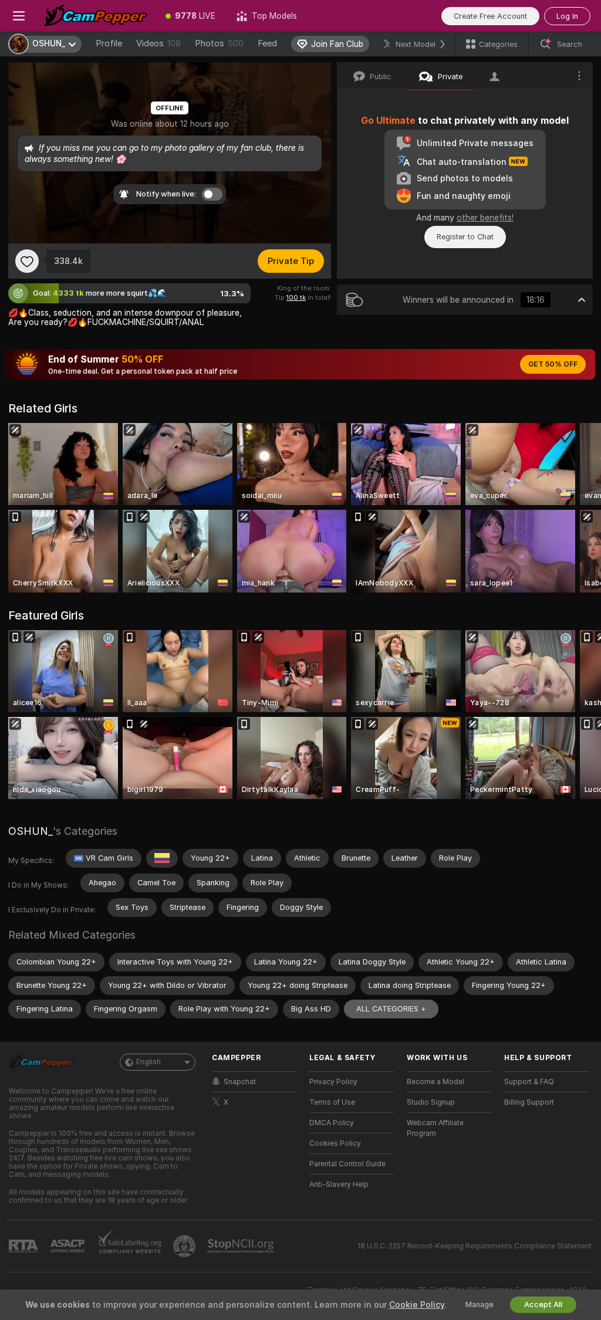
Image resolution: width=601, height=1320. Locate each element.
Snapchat (240, 1082)
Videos (158, 43)
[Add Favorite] (27, 261)
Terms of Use (332, 1102)
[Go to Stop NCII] (241, 1246)
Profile (109, 43)
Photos (219, 43)
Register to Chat (465, 236)
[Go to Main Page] (96, 16)
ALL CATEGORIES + (391, 1008)
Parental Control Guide (347, 1164)
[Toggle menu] (19, 16)
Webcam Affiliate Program (435, 1128)
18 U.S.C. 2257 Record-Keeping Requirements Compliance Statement (474, 1246)
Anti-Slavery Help (339, 1184)
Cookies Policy (335, 1143)
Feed (267, 43)
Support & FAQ (529, 1082)
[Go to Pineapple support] (185, 1246)
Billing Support (529, 1102)
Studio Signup (431, 1102)
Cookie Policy (416, 1304)
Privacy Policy (333, 1082)
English (148, 1062)
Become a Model (435, 1082)
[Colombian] (162, 858)
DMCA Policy (331, 1123)
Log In (567, 16)
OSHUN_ (30, 831)
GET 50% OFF (553, 364)
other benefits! (485, 217)
